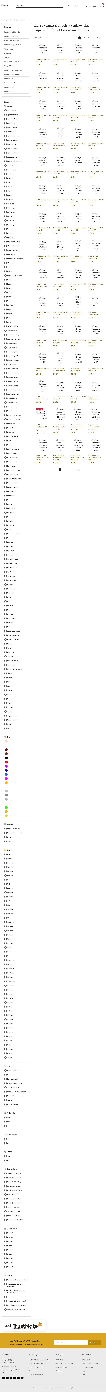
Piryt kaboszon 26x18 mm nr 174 (78, 173)
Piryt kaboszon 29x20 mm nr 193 (77, 370)
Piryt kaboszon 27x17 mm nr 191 (43, 229)
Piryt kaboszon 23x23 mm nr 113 (94, 88)
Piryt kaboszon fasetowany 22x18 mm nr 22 (77, 427)
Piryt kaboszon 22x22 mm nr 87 (76, 88)
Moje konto (86, 1360)
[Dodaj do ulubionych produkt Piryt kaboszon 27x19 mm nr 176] (48, 240)
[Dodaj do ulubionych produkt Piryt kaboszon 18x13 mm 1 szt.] (83, 43)
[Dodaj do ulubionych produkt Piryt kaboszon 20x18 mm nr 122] (65, 72)
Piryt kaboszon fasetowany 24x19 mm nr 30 (77, 458)
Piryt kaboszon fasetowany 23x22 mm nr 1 (59, 458)
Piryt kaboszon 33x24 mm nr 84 (94, 398)
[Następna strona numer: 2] (103, 37)
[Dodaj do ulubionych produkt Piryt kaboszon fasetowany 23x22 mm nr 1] (65, 440)
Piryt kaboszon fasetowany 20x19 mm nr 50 (59, 427)
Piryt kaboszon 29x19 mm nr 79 (43, 370)
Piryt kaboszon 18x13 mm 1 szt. (78, 60)
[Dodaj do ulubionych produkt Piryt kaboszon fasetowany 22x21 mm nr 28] (101, 409)
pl (69, 5)
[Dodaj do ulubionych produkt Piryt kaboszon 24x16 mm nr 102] (48, 100)
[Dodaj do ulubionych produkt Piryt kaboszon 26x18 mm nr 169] (65, 156)
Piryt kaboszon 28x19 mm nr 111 (95, 285)
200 (98, 38)
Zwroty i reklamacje (36, 1375)
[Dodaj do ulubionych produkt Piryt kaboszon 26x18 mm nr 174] (83, 156)
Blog (83, 1371)
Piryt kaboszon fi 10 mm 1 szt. (42, 60)
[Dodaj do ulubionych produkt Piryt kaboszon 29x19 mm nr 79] (48, 353)
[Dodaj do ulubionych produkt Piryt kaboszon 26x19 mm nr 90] (101, 184)
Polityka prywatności (37, 1363)
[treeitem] (16, 32)
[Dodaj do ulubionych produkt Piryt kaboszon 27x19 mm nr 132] (83, 212)
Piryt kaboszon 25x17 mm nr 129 (78, 116)
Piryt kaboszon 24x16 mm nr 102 (43, 116)
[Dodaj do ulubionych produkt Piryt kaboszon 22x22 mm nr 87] (83, 72)
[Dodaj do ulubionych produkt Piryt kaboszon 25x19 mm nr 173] (48, 128)
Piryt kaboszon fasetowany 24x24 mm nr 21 (95, 458)
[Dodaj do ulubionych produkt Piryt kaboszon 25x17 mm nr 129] (83, 100)
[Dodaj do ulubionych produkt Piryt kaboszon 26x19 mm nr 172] (65, 184)
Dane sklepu (59, 1360)
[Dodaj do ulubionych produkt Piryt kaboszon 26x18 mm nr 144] (48, 156)
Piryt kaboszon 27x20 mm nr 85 (41, 285)
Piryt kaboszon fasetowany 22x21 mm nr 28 (94, 427)
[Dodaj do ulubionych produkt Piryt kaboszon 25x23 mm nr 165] (65, 128)
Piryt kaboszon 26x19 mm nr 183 (78, 201)
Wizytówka (59, 1371)
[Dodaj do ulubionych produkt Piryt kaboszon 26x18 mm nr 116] (101, 128)
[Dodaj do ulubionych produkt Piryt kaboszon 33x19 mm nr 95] (83, 381)
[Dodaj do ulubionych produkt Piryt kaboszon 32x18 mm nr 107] (101, 353)
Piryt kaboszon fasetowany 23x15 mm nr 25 (42, 458)
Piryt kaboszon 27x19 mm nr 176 (43, 257)
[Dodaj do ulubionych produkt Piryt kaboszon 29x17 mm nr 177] (65, 325)
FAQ (83, 1375)
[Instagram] (7, 1378)
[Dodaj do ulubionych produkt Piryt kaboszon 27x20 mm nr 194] (101, 240)
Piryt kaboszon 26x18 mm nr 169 (60, 173)
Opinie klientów (61, 1367)
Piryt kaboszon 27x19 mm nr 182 (60, 257)
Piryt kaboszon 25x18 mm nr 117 (95, 116)
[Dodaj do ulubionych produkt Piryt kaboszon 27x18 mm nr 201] (65, 212)
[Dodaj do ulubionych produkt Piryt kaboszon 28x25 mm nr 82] (101, 296)
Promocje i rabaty (88, 1367)
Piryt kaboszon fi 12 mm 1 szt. (95, 60)
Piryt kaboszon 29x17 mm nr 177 (60, 341)
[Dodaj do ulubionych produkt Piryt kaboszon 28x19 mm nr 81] (65, 296)
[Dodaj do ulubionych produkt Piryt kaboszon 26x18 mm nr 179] (101, 156)
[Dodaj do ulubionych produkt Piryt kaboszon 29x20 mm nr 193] (83, 353)
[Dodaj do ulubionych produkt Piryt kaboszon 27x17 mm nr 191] (48, 212)
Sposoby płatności (36, 1367)
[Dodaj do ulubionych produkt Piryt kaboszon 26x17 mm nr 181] (83, 128)
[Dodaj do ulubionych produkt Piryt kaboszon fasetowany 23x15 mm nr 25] (48, 440)
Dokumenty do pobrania (64, 1363)
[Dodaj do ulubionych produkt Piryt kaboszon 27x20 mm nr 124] (83, 240)
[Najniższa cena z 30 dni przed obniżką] (50, 433)
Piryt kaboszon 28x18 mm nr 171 (78, 285)
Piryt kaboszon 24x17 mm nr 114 (60, 116)
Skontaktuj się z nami (90, 1363)
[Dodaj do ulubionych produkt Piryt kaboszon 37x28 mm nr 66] (48, 409)
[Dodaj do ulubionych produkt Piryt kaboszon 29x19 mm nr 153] (101, 325)
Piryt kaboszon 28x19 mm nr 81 (60, 313)
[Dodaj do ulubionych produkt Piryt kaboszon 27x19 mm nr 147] (101, 212)
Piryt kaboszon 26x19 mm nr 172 (60, 201)
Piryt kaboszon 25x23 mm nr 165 (59, 145)
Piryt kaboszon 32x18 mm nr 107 (95, 370)
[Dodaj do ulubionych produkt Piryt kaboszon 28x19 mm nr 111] (101, 268)
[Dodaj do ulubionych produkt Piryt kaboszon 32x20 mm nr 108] (48, 381)
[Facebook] (3, 1378)
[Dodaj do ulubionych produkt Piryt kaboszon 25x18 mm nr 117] (101, 100)
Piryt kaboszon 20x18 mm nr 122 (60, 88)
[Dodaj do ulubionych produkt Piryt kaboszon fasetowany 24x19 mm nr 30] (83, 440)
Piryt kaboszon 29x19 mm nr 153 (95, 341)
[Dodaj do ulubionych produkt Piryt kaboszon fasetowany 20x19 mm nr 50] (65, 409)
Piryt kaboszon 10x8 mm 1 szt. (60, 60)
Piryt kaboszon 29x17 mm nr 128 (43, 341)
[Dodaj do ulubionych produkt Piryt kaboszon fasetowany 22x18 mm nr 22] (83, 409)
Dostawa (32, 1371)
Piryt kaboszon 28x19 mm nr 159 (43, 313)
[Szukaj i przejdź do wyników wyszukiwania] (62, 5)
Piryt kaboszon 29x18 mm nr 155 (78, 341)
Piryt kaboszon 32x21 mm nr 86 (60, 398)
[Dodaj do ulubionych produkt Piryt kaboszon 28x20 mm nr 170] (83, 296)
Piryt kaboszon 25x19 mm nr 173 (43, 145)
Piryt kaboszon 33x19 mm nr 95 (78, 398)
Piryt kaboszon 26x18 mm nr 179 (95, 173)
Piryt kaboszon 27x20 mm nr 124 (77, 257)
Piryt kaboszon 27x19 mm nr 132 (78, 229)
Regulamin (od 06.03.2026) (39, 1360)
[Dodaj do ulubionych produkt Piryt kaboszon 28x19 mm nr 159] (48, 296)
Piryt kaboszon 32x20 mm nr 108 (42, 398)
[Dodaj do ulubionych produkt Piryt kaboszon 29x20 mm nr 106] (65, 353)
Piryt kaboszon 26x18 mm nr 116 (95, 145)
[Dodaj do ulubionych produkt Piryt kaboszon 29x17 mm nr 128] (48, 325)
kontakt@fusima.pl (9, 1366)
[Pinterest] (18, 1378)
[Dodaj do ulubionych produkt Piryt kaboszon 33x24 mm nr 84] (101, 381)
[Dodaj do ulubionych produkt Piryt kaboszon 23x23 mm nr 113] (101, 72)
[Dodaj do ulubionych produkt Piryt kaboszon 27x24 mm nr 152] (65, 268)
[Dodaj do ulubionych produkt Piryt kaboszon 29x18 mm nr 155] (83, 325)
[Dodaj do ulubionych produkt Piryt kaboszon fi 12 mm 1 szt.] (101, 43)
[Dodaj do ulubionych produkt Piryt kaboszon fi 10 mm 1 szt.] (48, 43)
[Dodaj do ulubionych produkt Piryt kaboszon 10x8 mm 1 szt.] (65, 43)
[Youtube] (11, 1378)
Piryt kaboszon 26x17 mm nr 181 (78, 145)
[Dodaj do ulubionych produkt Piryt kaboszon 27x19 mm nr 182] (65, 240)
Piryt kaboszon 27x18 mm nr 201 (60, 229)
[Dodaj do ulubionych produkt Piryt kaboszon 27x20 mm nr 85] (48, 268)
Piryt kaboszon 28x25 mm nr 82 (94, 313)
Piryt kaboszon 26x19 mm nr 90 (95, 201)
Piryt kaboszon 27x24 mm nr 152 (59, 285)
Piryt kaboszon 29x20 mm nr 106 (59, 370)
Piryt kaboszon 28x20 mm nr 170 (77, 313)
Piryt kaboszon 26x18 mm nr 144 (43, 173)
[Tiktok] (14, 1378)
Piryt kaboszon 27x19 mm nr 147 (95, 229)
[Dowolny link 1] (22, 1378)
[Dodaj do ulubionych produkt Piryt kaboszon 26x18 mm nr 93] (48, 184)
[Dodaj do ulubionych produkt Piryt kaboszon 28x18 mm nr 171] (83, 268)
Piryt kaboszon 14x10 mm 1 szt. (43, 88)
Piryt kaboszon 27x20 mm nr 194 (94, 257)
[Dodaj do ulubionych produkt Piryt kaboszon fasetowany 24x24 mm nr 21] (101, 440)
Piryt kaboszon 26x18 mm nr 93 (43, 201)
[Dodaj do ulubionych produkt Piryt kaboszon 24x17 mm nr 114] (65, 100)
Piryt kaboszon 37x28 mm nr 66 (41, 426)
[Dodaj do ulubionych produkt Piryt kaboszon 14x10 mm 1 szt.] (48, 72)
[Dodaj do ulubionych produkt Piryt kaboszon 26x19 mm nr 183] (83, 184)
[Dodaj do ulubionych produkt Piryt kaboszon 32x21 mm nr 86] (65, 381)
